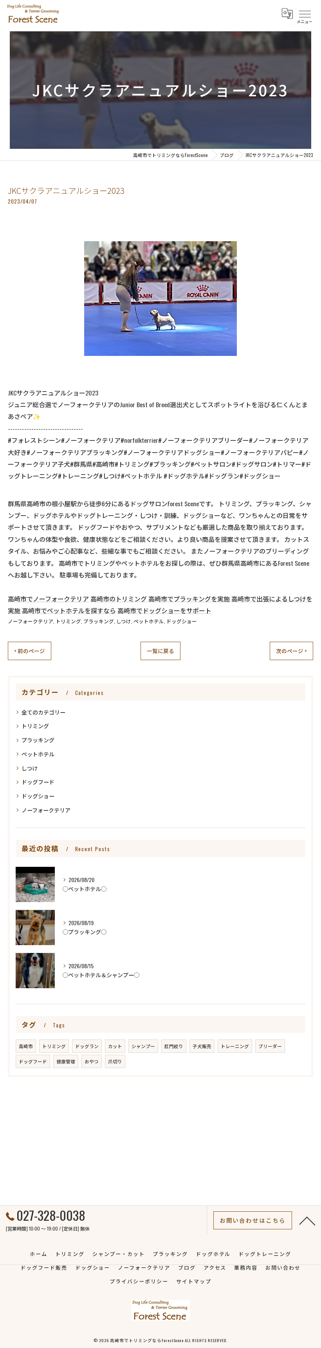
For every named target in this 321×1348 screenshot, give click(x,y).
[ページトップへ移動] (307, 1220)
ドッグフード (38, 782)
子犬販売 (202, 1046)
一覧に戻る (160, 651)
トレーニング (235, 1046)
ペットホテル (148, 621)
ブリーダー (270, 1046)
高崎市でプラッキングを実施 (189, 598)
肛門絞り (173, 1046)
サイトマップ (193, 1281)
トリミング (68, 621)
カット (115, 1046)
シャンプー (143, 1046)
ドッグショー (181, 621)
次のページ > (291, 651)
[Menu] (305, 13)
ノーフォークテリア (30, 621)
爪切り (115, 1061)
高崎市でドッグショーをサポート (164, 610)
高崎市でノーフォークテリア (48, 598)
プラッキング (98, 621)
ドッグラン (87, 1046)
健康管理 (65, 1061)
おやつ (92, 1061)
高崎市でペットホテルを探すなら (69, 610)
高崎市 (26, 1046)
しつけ (123, 621)
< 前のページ (29, 651)
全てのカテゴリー (43, 712)
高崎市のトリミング (118, 598)
